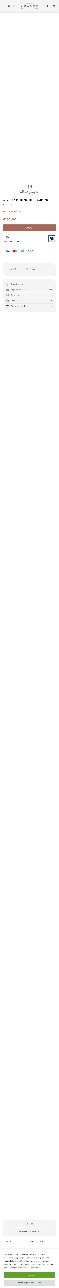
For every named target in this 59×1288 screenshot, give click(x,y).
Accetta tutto (29, 1275)
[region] (29, 1268)
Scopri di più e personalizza (29, 1282)
